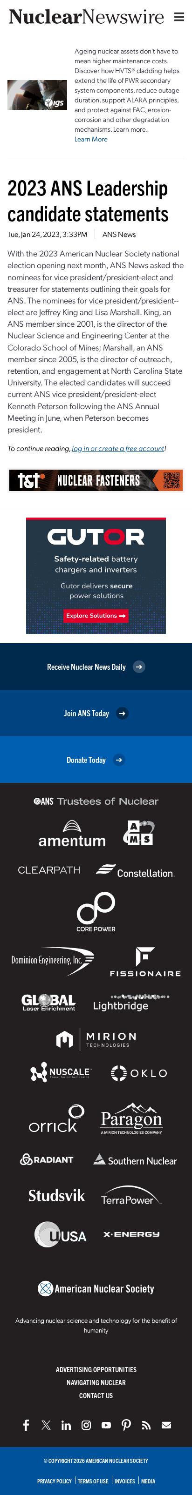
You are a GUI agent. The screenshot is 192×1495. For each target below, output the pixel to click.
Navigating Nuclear (96, 1382)
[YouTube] (106, 1425)
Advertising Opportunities (96, 1369)
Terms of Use (93, 1480)
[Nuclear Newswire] (146, 1425)
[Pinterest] (126, 1425)
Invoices (125, 1480)
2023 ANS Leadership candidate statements (88, 199)
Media (148, 1480)
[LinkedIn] (66, 1425)
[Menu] (177, 16)
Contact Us (96, 1395)
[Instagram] (86, 1425)
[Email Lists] (166, 1425)
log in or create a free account (118, 448)
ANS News (119, 234)
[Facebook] (26, 1425)
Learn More (91, 138)
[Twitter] (46, 1425)
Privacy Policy (54, 1480)
